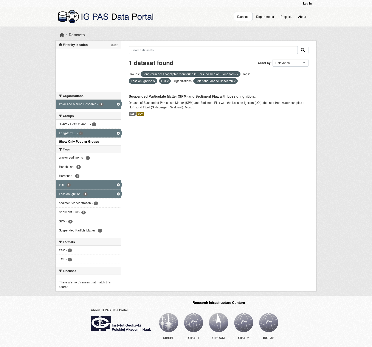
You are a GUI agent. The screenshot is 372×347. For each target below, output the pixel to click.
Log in (307, 3)
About (302, 16)
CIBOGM (218, 338)
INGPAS (268, 338)
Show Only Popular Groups (79, 141)
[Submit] (302, 50)
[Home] (62, 34)
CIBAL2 (243, 338)
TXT (132, 113)
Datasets (243, 16)
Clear (114, 45)
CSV (140, 113)
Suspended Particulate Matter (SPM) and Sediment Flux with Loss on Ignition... (192, 96)
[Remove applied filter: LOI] (168, 81)
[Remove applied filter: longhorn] (237, 74)
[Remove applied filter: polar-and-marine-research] (235, 81)
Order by (264, 63)
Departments (265, 16)
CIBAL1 (193, 338)
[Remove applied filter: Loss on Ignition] (154, 81)
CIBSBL (168, 338)
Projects (286, 16)
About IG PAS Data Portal (109, 310)
